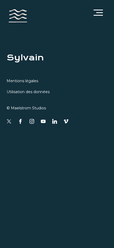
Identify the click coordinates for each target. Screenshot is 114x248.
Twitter (9, 121)
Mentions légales (22, 80)
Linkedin (54, 121)
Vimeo (66, 121)
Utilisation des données (28, 91)
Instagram (31, 121)
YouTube (43, 121)
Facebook (20, 121)
